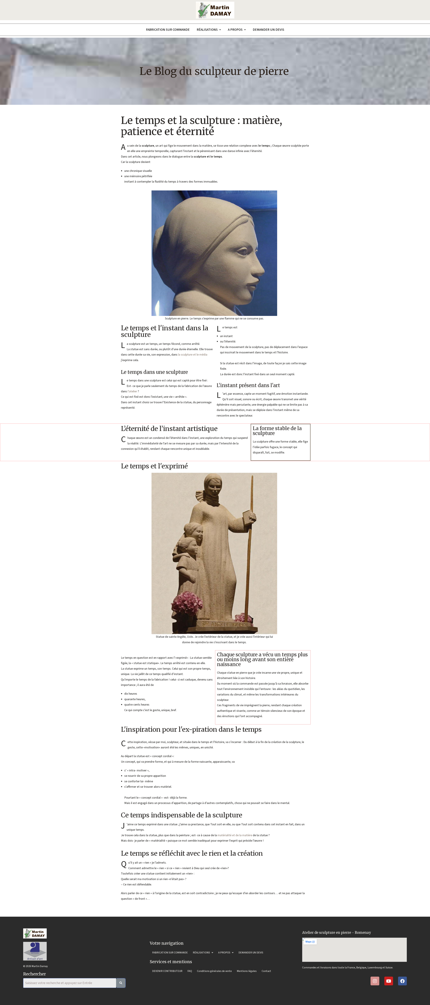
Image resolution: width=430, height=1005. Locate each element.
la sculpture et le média (192, 355)
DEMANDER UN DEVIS (268, 29)
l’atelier (132, 391)
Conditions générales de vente (214, 971)
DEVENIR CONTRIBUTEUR (167, 971)
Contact (266, 971)
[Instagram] (375, 981)
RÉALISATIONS (207, 29)
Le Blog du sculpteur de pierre (214, 71)
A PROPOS (235, 29)
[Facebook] (402, 981)
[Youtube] (388, 981)
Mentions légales (247, 971)
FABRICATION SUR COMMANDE (168, 29)
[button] (209, 30)
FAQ (189, 971)
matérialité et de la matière (235, 835)
